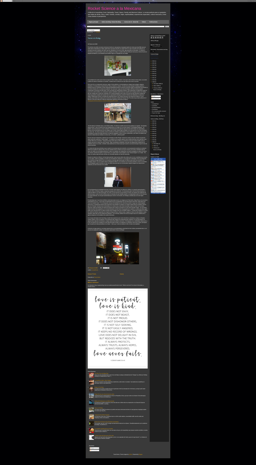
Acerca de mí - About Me (131, 22)
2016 (153, 67)
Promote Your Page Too (154, 58)
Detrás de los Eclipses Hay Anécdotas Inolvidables (107, 421)
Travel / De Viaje (156, 113)
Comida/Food (94, 270)
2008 (153, 81)
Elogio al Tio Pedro (99, 387)
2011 (153, 77)
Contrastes (154, 105)
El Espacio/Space (156, 107)
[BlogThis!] (105, 268)
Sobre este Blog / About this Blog (111, 22)
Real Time (157, 193)
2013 (153, 73)
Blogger (140, 454)
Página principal (93, 22)
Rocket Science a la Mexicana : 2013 (157, 162)
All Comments (155, 98)
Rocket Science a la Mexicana (114, 8)
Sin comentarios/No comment (159, 111)
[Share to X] (106, 268)
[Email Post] (101, 267)
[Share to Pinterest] (108, 268)
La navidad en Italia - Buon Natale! (103, 380)
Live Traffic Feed (158, 159)
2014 (153, 71)
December (156, 143)
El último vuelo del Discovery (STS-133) (104, 435)
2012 (153, 75)
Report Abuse (155, 154)
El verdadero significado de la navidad (104, 428)
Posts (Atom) (97, 277)
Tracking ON (162, 193)
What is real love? (93, 282)
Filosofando (155, 109)
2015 (153, 69)
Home (122, 274)
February (156, 147)
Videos (144, 22)
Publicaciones (153, 22)
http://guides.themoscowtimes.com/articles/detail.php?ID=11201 (103, 100)
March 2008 (156, 85)
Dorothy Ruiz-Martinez (154, 55)
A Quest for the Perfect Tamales (102, 414)
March (155, 145)
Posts (153, 96)
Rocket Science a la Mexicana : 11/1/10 (157, 181)
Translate (98, 32)
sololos (130, 454)
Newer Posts (92, 274)
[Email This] (103, 268)
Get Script (154, 193)
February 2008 (157, 87)
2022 (153, 61)
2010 (153, 79)
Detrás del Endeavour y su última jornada (104, 401)
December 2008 (157, 83)
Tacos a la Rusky (94, 38)
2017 (153, 65)
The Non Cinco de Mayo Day (101, 373)
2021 (153, 63)
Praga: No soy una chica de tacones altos (104, 394)
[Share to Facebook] (107, 268)
